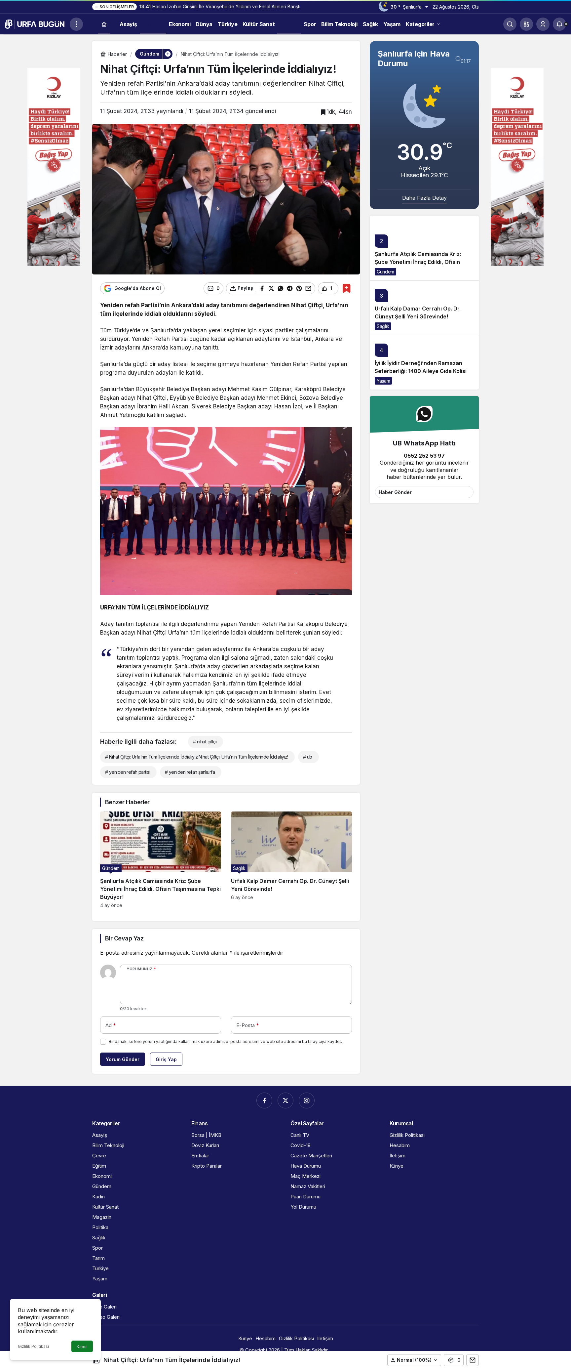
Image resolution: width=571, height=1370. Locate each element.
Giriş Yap (166, 1059)
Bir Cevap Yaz (124, 938)
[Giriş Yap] (543, 24)
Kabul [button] (82, 1346)
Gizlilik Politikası (33, 1346)
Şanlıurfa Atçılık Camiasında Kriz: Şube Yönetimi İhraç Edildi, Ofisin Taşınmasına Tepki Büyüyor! (418, 262)
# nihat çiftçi (204, 741)
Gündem (385, 271)
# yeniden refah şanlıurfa (190, 772)
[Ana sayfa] (104, 24)
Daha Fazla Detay (424, 197)
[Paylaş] (472, 1360)
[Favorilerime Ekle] (346, 288)
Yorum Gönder (122, 1059)
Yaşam (383, 381)
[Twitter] (285, 1100)
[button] (526, 24)
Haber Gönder (395, 492)
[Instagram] (307, 1100)
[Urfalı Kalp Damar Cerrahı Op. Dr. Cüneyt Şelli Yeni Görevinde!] (291, 859)
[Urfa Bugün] (34, 23)
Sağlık (383, 326)
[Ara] (509, 24)
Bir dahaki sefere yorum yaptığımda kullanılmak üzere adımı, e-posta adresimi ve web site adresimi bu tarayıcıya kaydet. (225, 1041)
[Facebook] (264, 1100)
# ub (307, 757)
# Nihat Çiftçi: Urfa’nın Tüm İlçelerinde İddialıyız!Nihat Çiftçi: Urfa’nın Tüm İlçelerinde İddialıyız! (196, 757)
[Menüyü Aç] (76, 24)
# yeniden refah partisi (127, 772)
